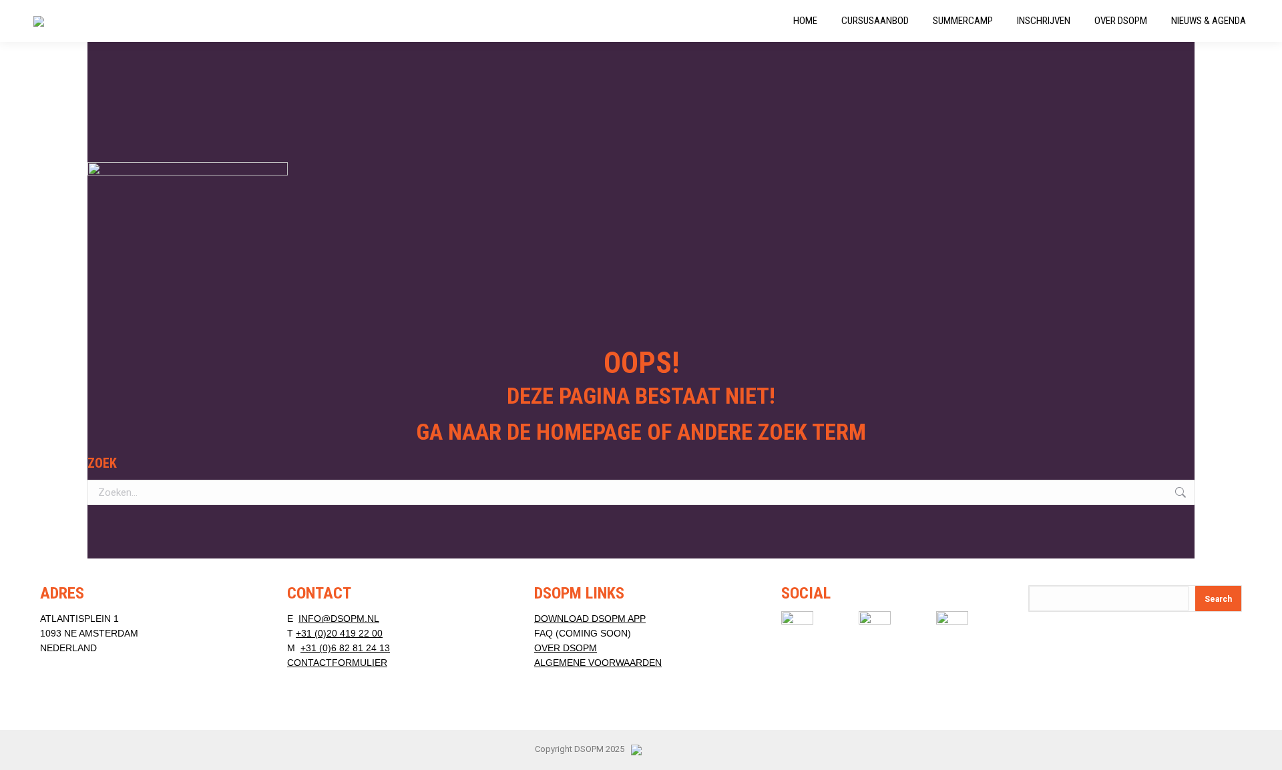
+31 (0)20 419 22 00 (339, 633)
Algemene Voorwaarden (598, 662)
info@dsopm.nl (338, 618)
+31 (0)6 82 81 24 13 (345, 648)
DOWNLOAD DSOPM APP (590, 618)
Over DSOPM (565, 648)
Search (1218, 599)
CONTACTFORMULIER (337, 662)
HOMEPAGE (589, 431)
